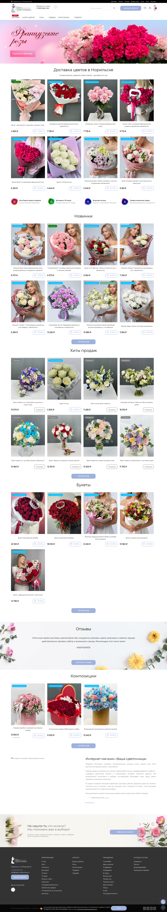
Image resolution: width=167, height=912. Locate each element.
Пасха (105, 888)
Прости (136, 864)
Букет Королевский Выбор (64, 538)
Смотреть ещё (83, 342)
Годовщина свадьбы (141, 870)
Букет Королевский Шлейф (28, 538)
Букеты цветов (28, 17)
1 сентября (15, 16)
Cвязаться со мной (125, 832)
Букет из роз (64, 403)
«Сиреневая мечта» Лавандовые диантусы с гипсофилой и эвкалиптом (64, 326)
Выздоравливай (140, 867)
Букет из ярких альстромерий (136, 538)
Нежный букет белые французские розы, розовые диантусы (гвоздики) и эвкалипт (28, 269)
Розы (41, 17)
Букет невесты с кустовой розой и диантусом (28, 460)
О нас (142, 1)
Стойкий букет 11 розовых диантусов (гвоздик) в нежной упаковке (64, 269)
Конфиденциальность (50, 885)
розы (107, 798)
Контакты (153, 1)
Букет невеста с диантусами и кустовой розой (136, 460)
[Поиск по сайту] (114, 8)
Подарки (78, 17)
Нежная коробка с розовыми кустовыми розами (27, 729)
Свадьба (52, 17)
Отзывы (127, 1)
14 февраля (107, 867)
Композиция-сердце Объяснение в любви (64, 729)
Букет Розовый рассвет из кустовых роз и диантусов (137, 182)
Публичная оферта (49, 888)
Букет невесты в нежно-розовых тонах (100, 460)
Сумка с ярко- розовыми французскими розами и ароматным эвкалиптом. (136, 125)
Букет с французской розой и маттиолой (28, 595)
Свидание (137, 861)
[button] (80, 61)
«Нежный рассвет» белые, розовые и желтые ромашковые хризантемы (100, 182)
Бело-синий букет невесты (100, 403)
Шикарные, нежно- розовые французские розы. (100, 125)
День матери (108, 885)
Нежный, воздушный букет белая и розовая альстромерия (100, 538)
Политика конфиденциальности (87, 909)
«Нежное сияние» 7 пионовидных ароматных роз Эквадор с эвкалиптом (28, 326)
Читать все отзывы (83, 662)
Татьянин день (108, 882)
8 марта (106, 873)
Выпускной (107, 876)
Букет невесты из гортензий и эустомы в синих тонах (28, 404)
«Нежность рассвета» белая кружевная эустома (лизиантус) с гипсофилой (100, 326)
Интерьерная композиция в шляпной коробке (100, 729)
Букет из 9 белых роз (64, 182)
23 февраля (107, 870)
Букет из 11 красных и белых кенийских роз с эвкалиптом (100, 269)
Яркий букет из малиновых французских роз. (28, 182)
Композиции (64, 17)
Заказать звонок (20, 877)
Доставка (114, 1)
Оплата (121, 1)
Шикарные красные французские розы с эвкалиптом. (64, 125)
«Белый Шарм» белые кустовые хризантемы (137, 326)
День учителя (108, 864)
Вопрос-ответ (135, 1)
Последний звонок (110, 893)
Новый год (107, 879)
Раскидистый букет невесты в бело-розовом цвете (137, 404)
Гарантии (45, 882)
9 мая (105, 891)
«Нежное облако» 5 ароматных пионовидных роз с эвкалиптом (137, 269)
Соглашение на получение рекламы (52, 892)
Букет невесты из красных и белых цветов (64, 460)
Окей (119, 908)
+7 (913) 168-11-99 (42, 8)
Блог (147, 1)
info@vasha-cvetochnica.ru (20, 872)
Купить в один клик (28, 119)
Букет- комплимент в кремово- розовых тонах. (28, 125)
